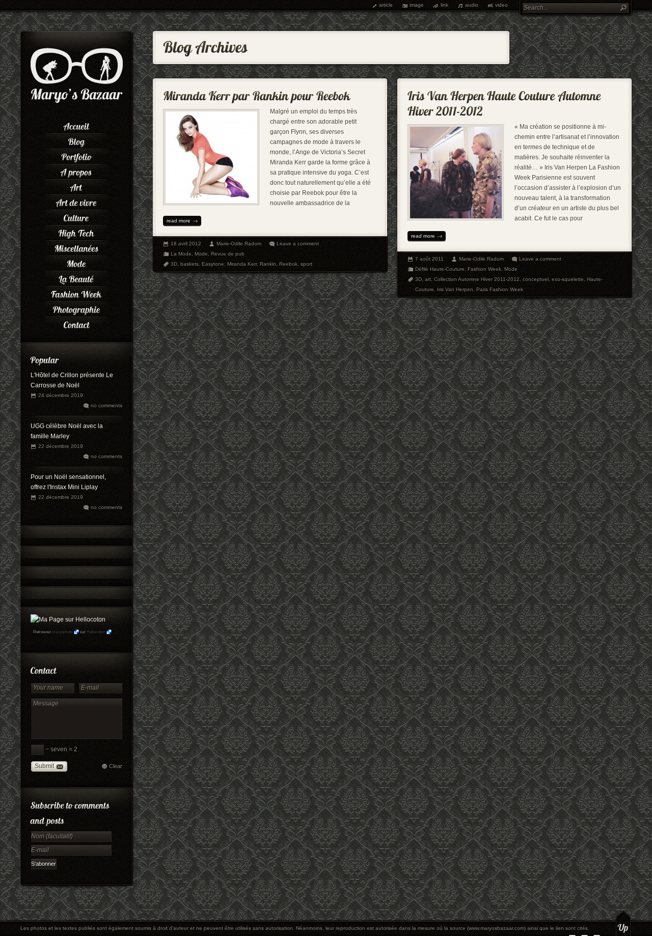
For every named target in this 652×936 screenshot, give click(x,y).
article (386, 5)
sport (306, 264)
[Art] (76, 185)
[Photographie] (76, 308)
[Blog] (76, 140)
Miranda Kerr (242, 264)
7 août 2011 (429, 259)
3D (174, 264)
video (501, 5)
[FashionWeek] (76, 292)
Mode (201, 254)
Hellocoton (96, 632)
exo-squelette (568, 279)
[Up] (623, 923)
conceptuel (536, 279)
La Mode (181, 254)
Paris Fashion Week (499, 289)
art (428, 279)
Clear (115, 766)
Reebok (288, 264)
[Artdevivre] (76, 201)
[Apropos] (76, 170)
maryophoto (62, 632)
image (417, 5)
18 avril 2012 (186, 243)
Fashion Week (484, 269)
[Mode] (76, 262)
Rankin (268, 264)
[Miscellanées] (76, 246)
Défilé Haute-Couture (440, 269)
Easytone (213, 264)
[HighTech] (76, 231)
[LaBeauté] (76, 277)
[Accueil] (76, 124)
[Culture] (76, 216)
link (444, 5)
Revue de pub (227, 254)
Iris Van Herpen (455, 289)
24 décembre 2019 (60, 395)
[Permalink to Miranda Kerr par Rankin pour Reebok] (256, 93)
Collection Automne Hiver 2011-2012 (477, 279)
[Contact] (76, 323)
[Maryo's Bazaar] (77, 101)
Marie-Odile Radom (238, 243)
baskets (189, 264)
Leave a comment (298, 243)
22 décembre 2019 (60, 446)
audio (471, 5)
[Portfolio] (76, 155)
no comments (106, 405)
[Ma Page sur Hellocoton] (68, 619)
